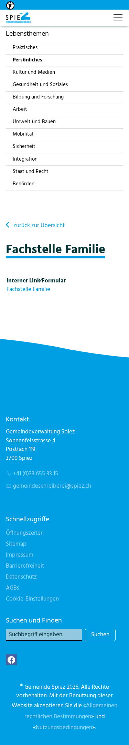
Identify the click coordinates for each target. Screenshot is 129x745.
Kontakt (100, 14)
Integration (25, 159)
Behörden (23, 184)
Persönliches (27, 60)
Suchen (100, 634)
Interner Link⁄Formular (36, 281)
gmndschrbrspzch (52, 486)
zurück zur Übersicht (39, 225)
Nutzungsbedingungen (64, 727)
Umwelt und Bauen (34, 122)
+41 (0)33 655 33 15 (35, 473)
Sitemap (16, 544)
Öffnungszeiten (25, 533)
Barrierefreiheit (25, 566)
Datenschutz (21, 577)
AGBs (12, 588)
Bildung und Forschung (38, 97)
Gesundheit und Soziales (40, 85)
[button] (11, 659)
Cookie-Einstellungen (32, 599)
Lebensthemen (27, 33)
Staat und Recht (31, 171)
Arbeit (20, 109)
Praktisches (25, 48)
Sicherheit (24, 146)
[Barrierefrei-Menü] (10, 5)
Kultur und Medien (34, 72)
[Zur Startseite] (18, 17)
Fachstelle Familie (28, 289)
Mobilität (23, 134)
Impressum (19, 555)
